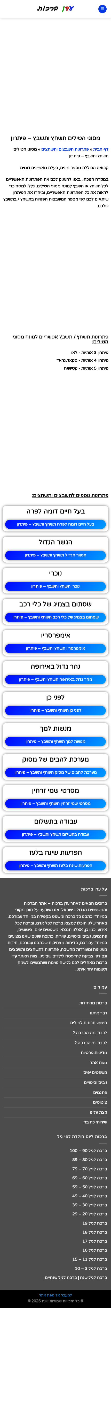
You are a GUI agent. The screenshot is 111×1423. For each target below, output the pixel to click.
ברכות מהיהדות (93, 1003)
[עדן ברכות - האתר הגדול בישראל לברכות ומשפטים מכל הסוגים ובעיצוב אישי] (55, 9)
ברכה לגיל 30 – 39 (89, 1205)
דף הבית (100, 149)
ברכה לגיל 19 (94, 1223)
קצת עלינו (98, 1112)
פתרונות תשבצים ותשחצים (65, 149)
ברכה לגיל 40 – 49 (89, 1196)
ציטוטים (100, 1102)
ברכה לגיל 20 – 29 (89, 1214)
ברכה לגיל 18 (94, 1232)
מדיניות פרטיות (94, 1052)
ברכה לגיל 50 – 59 (89, 1187)
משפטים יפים (95, 1072)
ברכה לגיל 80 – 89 (89, 1159)
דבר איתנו (98, 1013)
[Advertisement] (55, 75)
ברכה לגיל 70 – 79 (89, 1169)
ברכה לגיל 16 (94, 1250)
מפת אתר (98, 1062)
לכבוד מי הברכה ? (91, 1042)
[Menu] (102, 9)
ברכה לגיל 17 (94, 1241)
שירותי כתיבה (95, 1122)
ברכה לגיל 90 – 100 (88, 1150)
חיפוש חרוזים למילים (88, 1022)
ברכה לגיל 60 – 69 (89, 1178)
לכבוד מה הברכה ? (90, 1032)
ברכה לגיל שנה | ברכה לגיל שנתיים (76, 1277)
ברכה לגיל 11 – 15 (89, 1259)
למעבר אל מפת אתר (55, 1295)
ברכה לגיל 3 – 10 (91, 1268)
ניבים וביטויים (95, 1082)
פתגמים (100, 1092)
